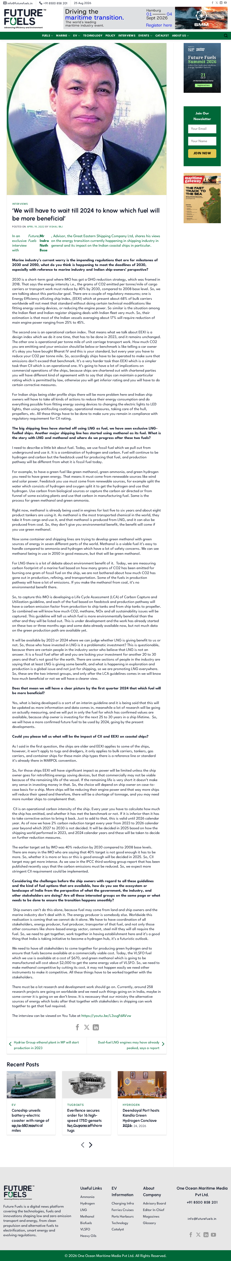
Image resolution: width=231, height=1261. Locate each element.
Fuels (46, 35)
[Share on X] (86, 1027)
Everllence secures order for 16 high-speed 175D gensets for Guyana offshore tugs (84, 1120)
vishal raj (56, 227)
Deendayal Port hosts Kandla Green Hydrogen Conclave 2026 (141, 1117)
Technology (92, 35)
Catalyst (162, 35)
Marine (61, 35)
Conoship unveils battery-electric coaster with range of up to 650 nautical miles (30, 1120)
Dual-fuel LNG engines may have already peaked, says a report (128, 1045)
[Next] (90, 1146)
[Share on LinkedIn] (96, 1027)
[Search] (226, 36)
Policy (111, 35)
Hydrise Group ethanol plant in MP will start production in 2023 (46, 1045)
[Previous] (83, 1146)
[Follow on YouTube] (225, 2)
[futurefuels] (25, 19)
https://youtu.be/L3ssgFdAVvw (106, 1016)
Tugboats (75, 1104)
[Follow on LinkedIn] (221, 2)
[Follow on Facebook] (212, 2)
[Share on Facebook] (77, 1027)
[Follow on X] (216, 2)
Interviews (126, 35)
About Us (179, 35)
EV (75, 35)
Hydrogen (131, 1104)
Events (144, 35)
